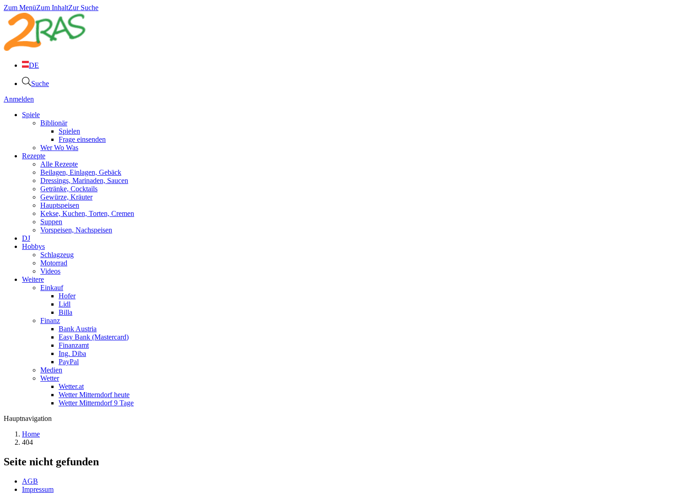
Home (31, 434)
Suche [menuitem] (40, 83)
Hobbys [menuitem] (33, 246)
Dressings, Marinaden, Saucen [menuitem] (84, 180)
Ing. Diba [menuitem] (72, 353)
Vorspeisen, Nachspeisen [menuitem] (76, 230)
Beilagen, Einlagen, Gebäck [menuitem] (80, 172)
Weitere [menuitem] (33, 279)
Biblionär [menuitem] (53, 123)
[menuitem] (30, 65)
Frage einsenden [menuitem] (82, 139)
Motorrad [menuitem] (53, 263)
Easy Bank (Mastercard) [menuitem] (94, 337)
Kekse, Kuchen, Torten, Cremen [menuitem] (87, 213)
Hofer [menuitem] (67, 296)
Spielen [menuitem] (69, 131)
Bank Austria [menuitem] (78, 329)
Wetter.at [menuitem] (71, 386)
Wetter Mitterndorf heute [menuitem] (94, 395)
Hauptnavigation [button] (28, 418)
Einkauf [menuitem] (51, 287)
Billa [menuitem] (65, 312)
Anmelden (19, 99)
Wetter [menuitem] (49, 378)
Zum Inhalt (52, 7)
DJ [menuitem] (26, 238)
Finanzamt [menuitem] (74, 345)
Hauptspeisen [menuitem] (59, 205)
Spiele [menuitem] (31, 115)
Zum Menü (20, 7)
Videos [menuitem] (50, 271)
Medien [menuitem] (51, 370)
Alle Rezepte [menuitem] (59, 164)
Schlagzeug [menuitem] (57, 255)
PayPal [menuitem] (69, 362)
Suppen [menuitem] (51, 222)
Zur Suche (83, 7)
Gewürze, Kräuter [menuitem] (66, 197)
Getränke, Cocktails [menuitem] (69, 189)
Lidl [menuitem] (65, 304)
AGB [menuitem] (30, 481)
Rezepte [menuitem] (33, 156)
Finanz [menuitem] (50, 320)
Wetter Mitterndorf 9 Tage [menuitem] (96, 403)
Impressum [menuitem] (38, 489)
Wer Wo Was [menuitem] (59, 147)
